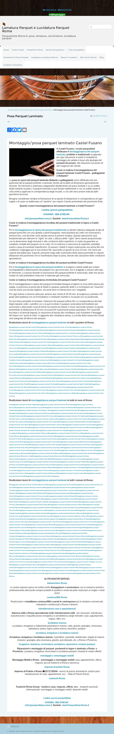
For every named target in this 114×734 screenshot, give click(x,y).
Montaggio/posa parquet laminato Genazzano (52, 564)
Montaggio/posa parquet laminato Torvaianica (60, 510)
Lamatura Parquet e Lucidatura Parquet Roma (35, 29)
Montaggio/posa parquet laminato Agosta (27, 490)
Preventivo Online (35, 50)
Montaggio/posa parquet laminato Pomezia (57, 487)
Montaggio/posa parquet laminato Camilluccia (61, 348)
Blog (102, 57)
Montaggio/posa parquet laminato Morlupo (76, 550)
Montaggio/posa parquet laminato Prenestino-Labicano (67, 342)
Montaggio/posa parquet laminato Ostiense (39, 375)
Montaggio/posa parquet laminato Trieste (32, 348)
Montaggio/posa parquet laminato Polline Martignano (41, 476)
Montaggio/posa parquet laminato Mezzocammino (74, 442)
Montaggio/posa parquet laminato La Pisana (67, 459)
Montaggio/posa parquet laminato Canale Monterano (65, 556)
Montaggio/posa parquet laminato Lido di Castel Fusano (48, 387)
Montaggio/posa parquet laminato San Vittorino (72, 419)
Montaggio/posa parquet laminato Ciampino (63, 502)
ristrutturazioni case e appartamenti (57, 608)
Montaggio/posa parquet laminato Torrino (68, 436)
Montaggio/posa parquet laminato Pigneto (67, 345)
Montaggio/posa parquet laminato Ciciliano (32, 513)
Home (6, 50)
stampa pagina (100, 116)
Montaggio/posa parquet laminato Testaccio (73, 439)
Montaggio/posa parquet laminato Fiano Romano (45, 522)
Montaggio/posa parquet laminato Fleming (42, 384)
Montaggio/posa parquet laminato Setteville (62, 410)
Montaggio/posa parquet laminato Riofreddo (69, 542)
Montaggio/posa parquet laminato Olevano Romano (48, 562)
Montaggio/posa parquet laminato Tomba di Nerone (32, 470)
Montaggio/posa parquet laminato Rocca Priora (44, 533)
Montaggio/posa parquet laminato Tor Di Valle (42, 450)
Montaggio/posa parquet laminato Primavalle (34, 354)
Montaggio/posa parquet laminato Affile (65, 567)
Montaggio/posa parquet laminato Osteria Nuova (53, 404)
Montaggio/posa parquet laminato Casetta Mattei (59, 372)
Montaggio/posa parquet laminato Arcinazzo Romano (33, 536)
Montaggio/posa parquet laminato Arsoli (59, 484)
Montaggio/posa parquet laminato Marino (27, 499)
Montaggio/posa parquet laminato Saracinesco (31, 556)
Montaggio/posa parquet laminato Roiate (29, 493)
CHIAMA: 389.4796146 (56, 214)
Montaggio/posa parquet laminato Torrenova (77, 424)
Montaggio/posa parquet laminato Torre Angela (42, 422)
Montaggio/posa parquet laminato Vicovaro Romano (64, 513)
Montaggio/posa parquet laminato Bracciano (35, 516)
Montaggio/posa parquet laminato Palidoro (72, 462)
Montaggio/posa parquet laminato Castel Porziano (41, 439)
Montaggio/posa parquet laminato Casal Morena (75, 427)
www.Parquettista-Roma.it (75, 218)
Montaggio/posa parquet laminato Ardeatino (76, 381)
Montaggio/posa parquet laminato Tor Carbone (30, 393)
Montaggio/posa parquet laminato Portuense (65, 336)
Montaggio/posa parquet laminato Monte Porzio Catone (38, 547)
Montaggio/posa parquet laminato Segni (68, 527)
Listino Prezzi (18, 50)
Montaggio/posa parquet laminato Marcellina (71, 559)
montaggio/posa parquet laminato (49, 322)
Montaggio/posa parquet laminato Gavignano (58, 573)
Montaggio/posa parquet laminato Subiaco (37, 544)
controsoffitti (53, 597)
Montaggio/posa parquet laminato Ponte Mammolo (71, 375)
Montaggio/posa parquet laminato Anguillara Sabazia (69, 516)
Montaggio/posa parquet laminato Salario (29, 366)
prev (8, 88)
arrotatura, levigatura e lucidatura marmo (57, 633)
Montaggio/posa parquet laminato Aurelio (36, 360)
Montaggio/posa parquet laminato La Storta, (67, 467)
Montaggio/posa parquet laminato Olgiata (23, 404)
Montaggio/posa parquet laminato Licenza (41, 527)
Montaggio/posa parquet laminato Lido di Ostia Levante (71, 378)
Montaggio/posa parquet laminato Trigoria (39, 345)
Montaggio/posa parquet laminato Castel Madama (38, 559)
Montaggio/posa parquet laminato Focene (30, 510)
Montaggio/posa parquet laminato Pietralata (32, 339)
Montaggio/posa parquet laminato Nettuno (61, 496)
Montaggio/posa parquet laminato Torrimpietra (41, 462)
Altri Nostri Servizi (88, 57)
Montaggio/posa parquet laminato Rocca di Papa (72, 519)
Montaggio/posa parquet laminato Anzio (57, 493)
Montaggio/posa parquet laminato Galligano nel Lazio (84, 562)
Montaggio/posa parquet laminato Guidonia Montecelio (27, 484)
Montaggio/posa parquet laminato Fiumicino (75, 447)
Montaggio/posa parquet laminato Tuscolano (30, 357)
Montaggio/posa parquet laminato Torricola (50, 430)
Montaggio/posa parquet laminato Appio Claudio (73, 384)
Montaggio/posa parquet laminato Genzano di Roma (65, 504)
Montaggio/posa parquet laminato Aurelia (23, 327)
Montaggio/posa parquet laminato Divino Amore (30, 390)
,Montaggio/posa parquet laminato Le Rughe (61, 393)
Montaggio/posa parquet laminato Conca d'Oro (62, 390)
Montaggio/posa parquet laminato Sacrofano (50, 553)
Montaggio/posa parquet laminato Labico (23, 564)
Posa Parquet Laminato (42, 110)
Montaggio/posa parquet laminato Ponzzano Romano (69, 536)
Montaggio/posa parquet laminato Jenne (28, 573)
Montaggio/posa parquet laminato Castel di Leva (64, 433)
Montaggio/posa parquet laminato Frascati (65, 507)
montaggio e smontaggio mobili (57, 655)
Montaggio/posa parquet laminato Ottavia (39, 467)
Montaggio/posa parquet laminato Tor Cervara (39, 416)
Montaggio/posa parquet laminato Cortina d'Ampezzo (63, 357)
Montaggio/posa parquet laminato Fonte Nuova (32, 504)
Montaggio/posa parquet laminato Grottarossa (40, 473)
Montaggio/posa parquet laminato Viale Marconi (62, 351)
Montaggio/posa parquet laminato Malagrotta (38, 378)
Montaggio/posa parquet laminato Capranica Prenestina (72, 524)
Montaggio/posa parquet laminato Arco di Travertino (32, 336)
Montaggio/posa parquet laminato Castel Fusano (40, 442)
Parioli (35, 342)
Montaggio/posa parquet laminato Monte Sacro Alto (42, 363)
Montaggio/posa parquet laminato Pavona (67, 464)
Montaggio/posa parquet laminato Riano (41, 542)
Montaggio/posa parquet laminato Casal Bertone (29, 330)
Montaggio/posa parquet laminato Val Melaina (58, 407)
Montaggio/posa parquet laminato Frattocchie (37, 464)
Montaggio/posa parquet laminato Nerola (39, 524)
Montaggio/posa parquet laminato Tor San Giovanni (68, 413)
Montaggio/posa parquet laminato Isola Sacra (45, 447)
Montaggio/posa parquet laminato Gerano (56, 570)
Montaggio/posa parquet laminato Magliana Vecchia (75, 450)
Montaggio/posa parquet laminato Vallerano (32, 433)
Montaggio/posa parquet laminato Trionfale (62, 369)
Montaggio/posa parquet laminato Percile (27, 570)
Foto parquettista (76, 50)
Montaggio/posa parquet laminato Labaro (70, 473)
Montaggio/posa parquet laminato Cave (44, 539)
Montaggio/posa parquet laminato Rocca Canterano (58, 490)
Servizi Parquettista (55, 50)
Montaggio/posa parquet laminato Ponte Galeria (77, 453)
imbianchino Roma (57, 583)
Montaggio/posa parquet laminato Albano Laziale (57, 499)
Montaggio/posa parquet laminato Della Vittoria (45, 381)
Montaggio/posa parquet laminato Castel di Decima (37, 436)
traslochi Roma (57, 678)
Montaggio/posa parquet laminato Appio (32, 369)
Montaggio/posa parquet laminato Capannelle (43, 427)
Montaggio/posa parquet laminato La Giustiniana (61, 333)
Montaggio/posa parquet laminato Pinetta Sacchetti (60, 366)
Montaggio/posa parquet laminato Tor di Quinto (66, 360)
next (106, 88)
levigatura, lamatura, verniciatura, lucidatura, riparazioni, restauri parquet (57, 644)
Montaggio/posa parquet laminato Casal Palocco (75, 444)
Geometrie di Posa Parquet (15, 57)
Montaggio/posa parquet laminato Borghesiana (74, 422)
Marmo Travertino (69, 57)
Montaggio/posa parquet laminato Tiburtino (29, 333)
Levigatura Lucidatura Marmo (44, 57)
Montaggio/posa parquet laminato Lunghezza (41, 419)
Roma (64, 597)
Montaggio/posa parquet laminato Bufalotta (28, 372)
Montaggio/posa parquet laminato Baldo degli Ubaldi (34, 459)
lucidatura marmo (57, 623)
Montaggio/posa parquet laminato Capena (71, 539)
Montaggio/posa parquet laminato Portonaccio (61, 330)
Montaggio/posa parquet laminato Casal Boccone (34, 413)
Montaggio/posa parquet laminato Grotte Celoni (53, 327)
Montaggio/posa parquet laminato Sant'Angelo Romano (33, 567)
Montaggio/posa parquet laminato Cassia (28, 407)
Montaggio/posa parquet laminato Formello (70, 530)
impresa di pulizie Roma (57, 667)
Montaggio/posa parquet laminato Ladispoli (33, 502)
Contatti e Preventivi (12, 65)
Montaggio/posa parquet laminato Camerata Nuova (75, 547)
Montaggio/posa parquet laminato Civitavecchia (30, 496)
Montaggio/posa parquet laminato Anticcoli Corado (45, 550)
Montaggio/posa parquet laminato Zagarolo (41, 519)
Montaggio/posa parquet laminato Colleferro (36, 507)
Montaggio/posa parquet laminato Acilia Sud (44, 444)
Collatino (31, 351)
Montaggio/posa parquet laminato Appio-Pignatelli (64, 339)
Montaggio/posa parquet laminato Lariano (42, 530)
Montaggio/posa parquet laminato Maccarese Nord (49, 456)
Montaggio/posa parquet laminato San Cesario (78, 522)
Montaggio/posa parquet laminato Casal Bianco (31, 410)
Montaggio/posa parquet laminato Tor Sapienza (71, 416)
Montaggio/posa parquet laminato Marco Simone (45, 424)
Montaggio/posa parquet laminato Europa (64, 354)
